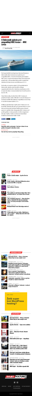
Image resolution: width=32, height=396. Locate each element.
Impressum (4, 386)
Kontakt (9, 386)
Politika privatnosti (26, 386)
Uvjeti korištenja (16, 386)
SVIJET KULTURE (8, 48)
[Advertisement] (16, 15)
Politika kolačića (16, 388)
